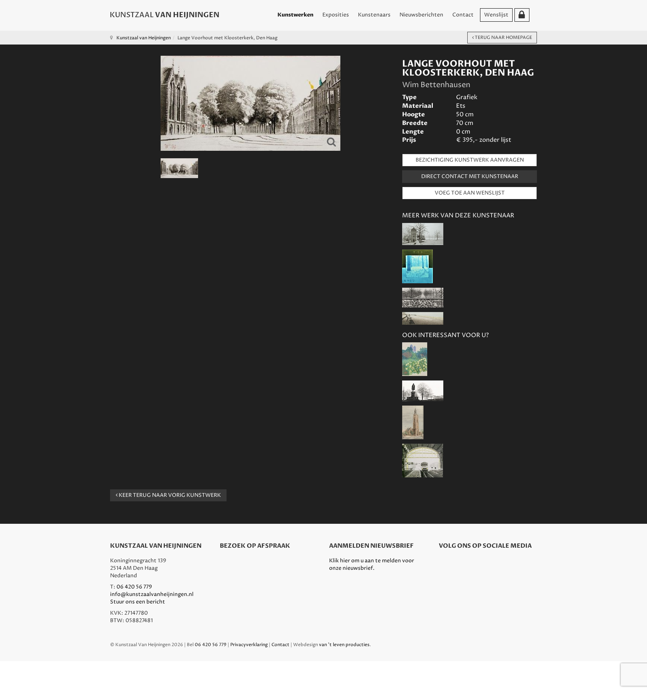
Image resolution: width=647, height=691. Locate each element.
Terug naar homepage (503, 37)
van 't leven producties (344, 645)
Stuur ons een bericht (137, 601)
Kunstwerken (295, 14)
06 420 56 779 (134, 586)
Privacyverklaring (249, 645)
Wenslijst (496, 14)
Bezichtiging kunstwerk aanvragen (470, 159)
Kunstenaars (374, 14)
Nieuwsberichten (421, 14)
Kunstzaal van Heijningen (143, 38)
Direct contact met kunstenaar (469, 176)
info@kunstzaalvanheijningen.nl (152, 594)
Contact (463, 14)
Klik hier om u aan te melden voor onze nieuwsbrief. (371, 564)
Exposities (335, 14)
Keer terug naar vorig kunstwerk (169, 495)
